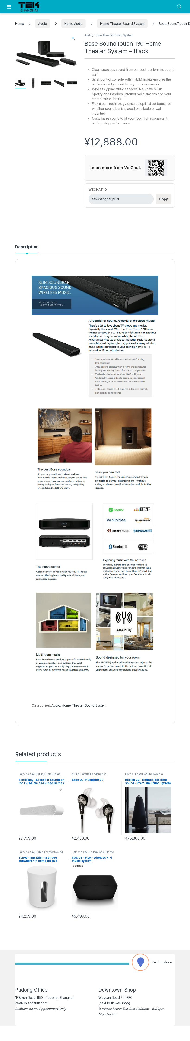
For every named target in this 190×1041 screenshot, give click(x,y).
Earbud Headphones (94, 774)
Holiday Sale (43, 774)
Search (179, 6)
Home (19, 24)
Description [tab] (26, 247)
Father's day (26, 774)
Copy (163, 199)
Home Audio (73, 24)
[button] (73, 38)
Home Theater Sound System (122, 24)
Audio (42, 24)
